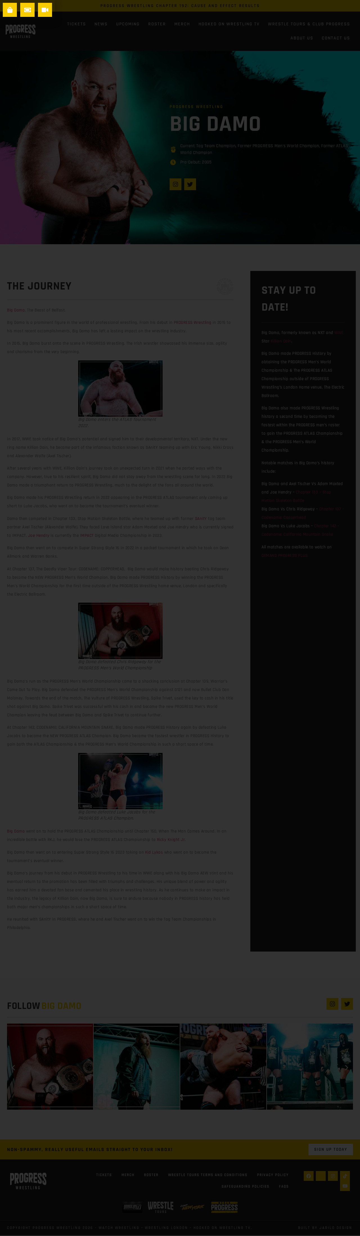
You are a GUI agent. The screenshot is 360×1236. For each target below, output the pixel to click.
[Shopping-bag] (10, 10)
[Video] (45, 10)
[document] (180, 618)
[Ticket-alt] (27, 10)
